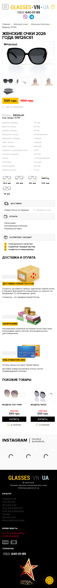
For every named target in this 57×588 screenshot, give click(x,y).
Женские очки (9, 505)
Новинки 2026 (9, 499)
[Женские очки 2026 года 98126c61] (28, 58)
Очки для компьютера (13, 511)
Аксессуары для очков (13, 520)
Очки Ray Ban (8, 502)
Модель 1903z (38, 405)
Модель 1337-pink (12, 405)
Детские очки (8, 517)
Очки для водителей (12, 508)
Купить (14, 419)
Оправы (6, 514)
